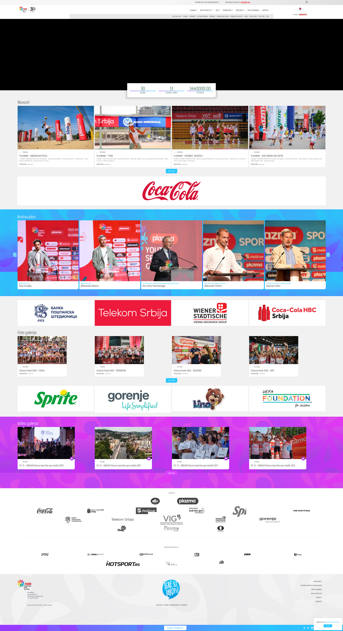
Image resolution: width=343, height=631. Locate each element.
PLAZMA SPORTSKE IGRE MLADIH (311, 585)
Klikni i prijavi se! (175, 628)
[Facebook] (304, 628)
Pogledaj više (23, 373)
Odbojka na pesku (223, 16)
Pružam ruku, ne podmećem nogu (207, 2)
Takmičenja (227, 10)
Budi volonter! (316, 593)
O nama (193, 10)
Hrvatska (159, 605)
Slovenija (183, 605)
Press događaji (253, 10)
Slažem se (327, 626)
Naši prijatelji (205, 10)
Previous (14, 255)
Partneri (239, 10)
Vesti (218, 10)
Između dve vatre (236, 16)
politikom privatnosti (332, 622)
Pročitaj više (22, 164)
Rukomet (193, 16)
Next (327, 255)
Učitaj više (171, 171)
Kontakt (265, 10)
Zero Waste (318, 581)
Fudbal (185, 16)
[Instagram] (308, 628)
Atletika (261, 16)
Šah (267, 16)
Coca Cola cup (176, 16)
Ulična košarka (202, 16)
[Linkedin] (312, 628)
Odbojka (212, 16)
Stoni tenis (253, 16)
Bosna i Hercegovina (171, 605)
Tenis (246, 16)
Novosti (319, 597)
